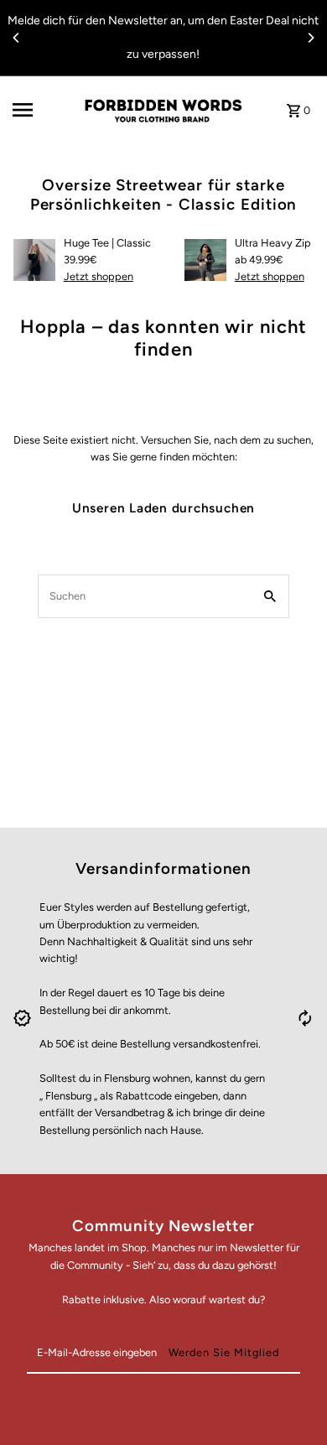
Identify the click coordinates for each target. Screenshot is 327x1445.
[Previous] (16, 37)
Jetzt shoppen (98, 276)
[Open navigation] (41, 110)
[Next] (310, 37)
